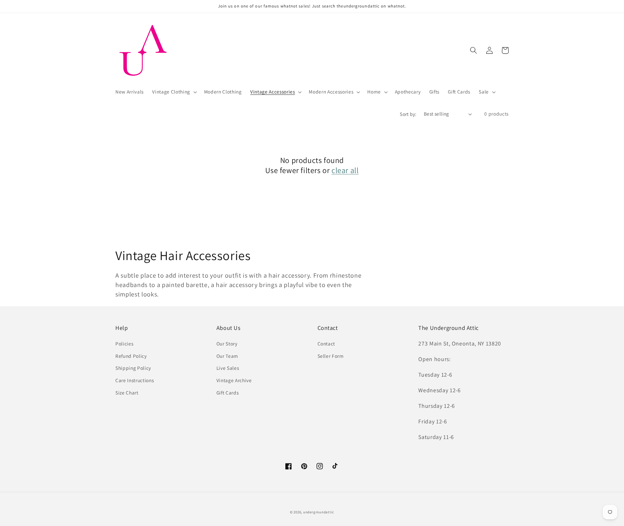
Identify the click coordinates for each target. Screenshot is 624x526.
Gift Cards (227, 392)
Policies (124, 343)
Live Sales (227, 368)
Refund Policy (131, 356)
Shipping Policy (133, 368)
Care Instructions (134, 380)
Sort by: (408, 114)
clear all (345, 170)
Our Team (227, 356)
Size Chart (126, 392)
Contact (326, 343)
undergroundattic (318, 512)
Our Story (227, 343)
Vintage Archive (234, 380)
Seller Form (331, 356)
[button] (174, 91)
